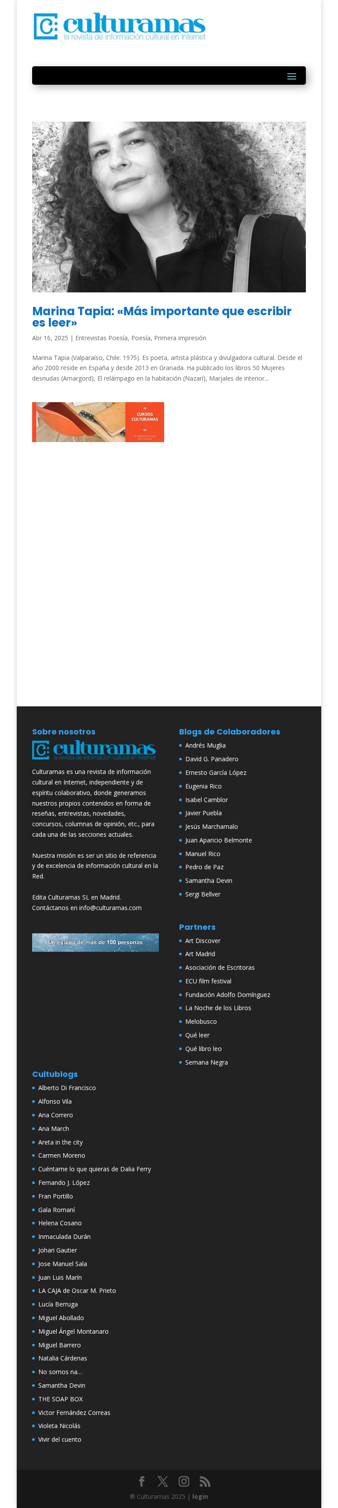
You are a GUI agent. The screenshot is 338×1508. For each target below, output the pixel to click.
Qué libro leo (203, 1048)
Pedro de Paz (204, 867)
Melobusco (201, 1021)
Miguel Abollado (61, 1318)
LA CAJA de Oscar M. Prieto (77, 1290)
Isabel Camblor (206, 799)
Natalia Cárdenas (62, 1358)
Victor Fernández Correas (74, 1412)
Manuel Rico (202, 853)
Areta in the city (60, 1142)
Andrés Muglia (205, 745)
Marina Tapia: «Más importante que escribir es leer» (162, 317)
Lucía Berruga (58, 1304)
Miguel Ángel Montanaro (73, 1331)
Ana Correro (55, 1115)
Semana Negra (206, 1062)
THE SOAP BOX (60, 1399)
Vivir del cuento (59, 1439)
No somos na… (60, 1372)
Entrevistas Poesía (101, 338)
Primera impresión (180, 338)
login (200, 1496)
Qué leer (197, 1035)
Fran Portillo (55, 1196)
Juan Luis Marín (60, 1277)
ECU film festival (208, 981)
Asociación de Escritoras (220, 967)
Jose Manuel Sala (62, 1264)
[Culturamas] (95, 761)
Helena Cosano (60, 1223)
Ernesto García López (215, 772)
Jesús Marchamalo (211, 826)
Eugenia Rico (203, 786)
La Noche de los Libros (218, 1008)
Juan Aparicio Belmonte (218, 840)
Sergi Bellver (202, 894)
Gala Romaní (56, 1210)
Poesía (141, 338)
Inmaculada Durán (64, 1236)
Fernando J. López (64, 1182)
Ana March (53, 1128)
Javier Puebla (203, 813)
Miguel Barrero (59, 1345)
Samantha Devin (208, 880)
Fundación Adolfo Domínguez (227, 994)
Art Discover (202, 940)
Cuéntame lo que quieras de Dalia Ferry (94, 1169)
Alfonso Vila (55, 1101)
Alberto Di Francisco (67, 1087)
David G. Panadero (212, 759)
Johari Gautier (57, 1250)
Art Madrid (200, 954)
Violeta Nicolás (59, 1426)
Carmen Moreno (61, 1155)
